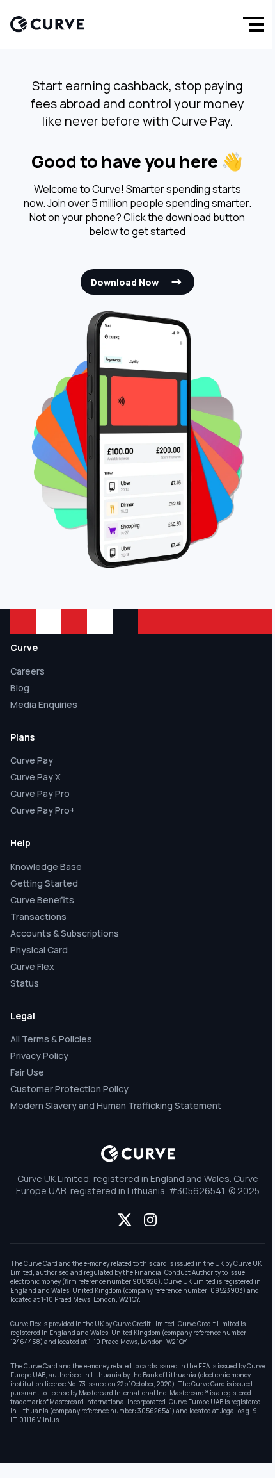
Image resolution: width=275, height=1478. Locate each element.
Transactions (38, 916)
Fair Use (27, 1072)
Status (24, 983)
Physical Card (39, 950)
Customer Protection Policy (69, 1089)
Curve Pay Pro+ (42, 810)
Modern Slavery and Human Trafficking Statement (115, 1105)
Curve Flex (32, 966)
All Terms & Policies (51, 1039)
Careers (27, 671)
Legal (22, 1016)
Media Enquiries (43, 704)
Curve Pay (31, 760)
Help (20, 843)
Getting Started (44, 883)
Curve (24, 647)
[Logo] (47, 24)
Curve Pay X (35, 777)
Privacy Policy (39, 1055)
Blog (19, 688)
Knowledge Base (46, 866)
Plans (22, 737)
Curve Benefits (42, 900)
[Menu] (251, 24)
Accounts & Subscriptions (64, 933)
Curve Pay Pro (40, 793)
